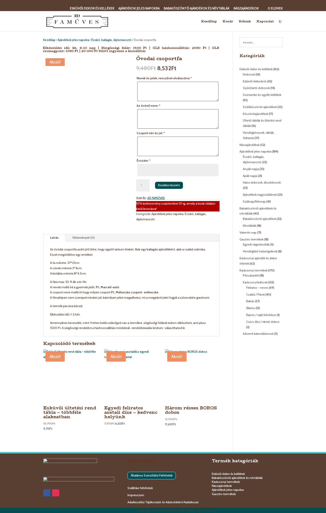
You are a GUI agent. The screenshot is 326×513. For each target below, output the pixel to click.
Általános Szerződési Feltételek (152, 475)
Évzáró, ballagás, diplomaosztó (111, 40)
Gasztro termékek (224, 494)
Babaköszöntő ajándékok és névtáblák (197, 8)
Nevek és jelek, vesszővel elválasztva (164, 78)
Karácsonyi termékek (226, 482)
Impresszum (136, 495)
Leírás (54, 238)
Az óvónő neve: (148, 106)
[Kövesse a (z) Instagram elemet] (55, 492)
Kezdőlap (209, 22)
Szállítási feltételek (140, 488)
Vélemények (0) (83, 238)
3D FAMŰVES (156, 198)
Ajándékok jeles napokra (139, 8)
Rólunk (245, 22)
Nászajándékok (246, 8)
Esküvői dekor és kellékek (92, 8)
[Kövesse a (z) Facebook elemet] (46, 492)
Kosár (228, 22)
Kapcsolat (265, 22)
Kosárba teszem (169, 185)
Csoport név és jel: (151, 133)
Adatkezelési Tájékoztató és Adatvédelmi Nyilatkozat (163, 502)
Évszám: (143, 161)
